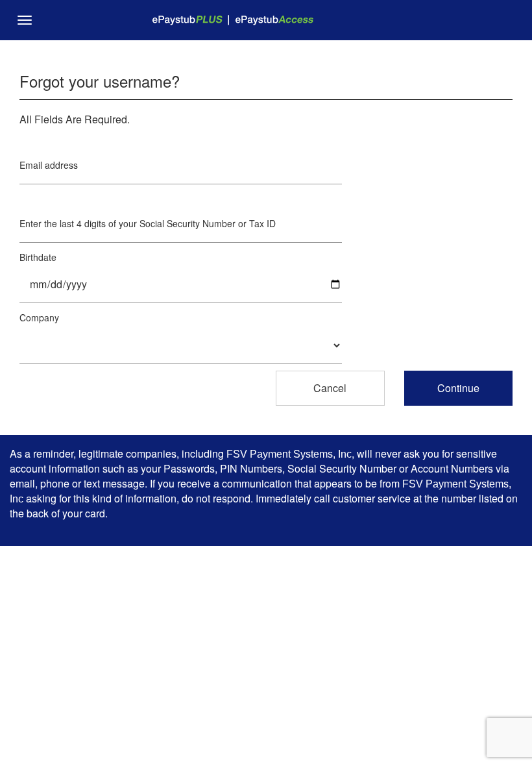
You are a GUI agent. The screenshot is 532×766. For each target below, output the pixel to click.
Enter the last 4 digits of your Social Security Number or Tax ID (147, 223)
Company (39, 317)
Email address (48, 165)
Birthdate (37, 257)
